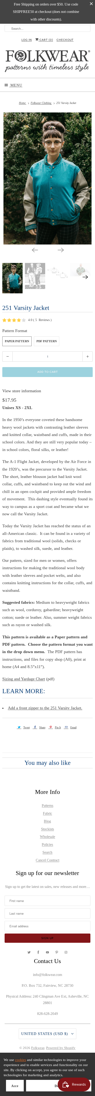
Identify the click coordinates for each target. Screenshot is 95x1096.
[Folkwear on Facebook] (38, 952)
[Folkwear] (47, 62)
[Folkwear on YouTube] (47, 952)
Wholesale (47, 837)
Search (47, 852)
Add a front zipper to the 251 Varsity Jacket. (45, 708)
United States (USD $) (45, 1034)
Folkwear (37, 1048)
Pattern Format (14, 330)
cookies (20, 1060)
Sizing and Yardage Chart (23, 679)
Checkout (65, 39)
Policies (47, 844)
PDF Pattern (46, 341)
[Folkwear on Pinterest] (57, 952)
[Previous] (35, 250)
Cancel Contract (47, 860)
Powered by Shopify (60, 1048)
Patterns (47, 805)
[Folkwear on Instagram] (66, 952)
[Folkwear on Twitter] (29, 952)
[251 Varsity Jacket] (47, 178)
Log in (26, 39)
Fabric (47, 813)
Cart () (46, 39)
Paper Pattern (17, 341)
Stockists (47, 829)
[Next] (60, 250)
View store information (21, 391)
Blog (47, 821)
